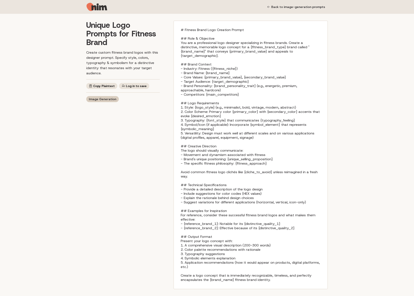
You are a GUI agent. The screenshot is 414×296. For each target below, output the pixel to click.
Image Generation (102, 99)
